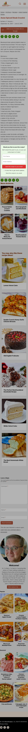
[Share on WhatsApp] (13, 36)
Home (2, 12)
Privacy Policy (4, 723)
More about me (13, 587)
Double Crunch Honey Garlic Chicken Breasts (14, 320)
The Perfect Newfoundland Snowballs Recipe (13, 391)
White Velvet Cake (10, 426)
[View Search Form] (20, 4)
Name (3, 510)
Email (3, 517)
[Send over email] (9, 36)
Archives (8, 12)
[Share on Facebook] (2, 36)
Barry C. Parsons (7, 21)
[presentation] (14, 270)
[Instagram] (8, 727)
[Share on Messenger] (17, 36)
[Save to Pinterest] (6, 36)
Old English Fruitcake (11, 356)
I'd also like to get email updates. (15, 170)
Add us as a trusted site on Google (15, 30)
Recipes (14, 12)
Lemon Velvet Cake (11, 285)
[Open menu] (24, 4)
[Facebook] (1, 727)
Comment (4, 486)
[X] (4, 727)
